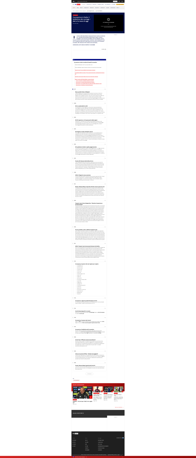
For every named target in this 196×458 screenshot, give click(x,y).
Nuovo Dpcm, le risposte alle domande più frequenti (85, 82)
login (122, 1)
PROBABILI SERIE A (100, 4)
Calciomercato (112, 7)
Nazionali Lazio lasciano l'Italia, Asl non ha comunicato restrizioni (86, 76)
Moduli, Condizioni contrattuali (85, 454)
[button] (96, 457)
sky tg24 (74, 442)
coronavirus (76, 380)
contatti (118, 454)
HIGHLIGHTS (94, 4)
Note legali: (99, 438)
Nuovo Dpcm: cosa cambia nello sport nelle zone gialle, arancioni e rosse (88, 83)
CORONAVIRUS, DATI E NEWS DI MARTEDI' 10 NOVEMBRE (84, 44)
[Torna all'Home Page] (77, 4)
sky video (74, 444)
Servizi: (86, 438)
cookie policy (100, 442)
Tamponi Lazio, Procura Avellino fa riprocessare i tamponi (85, 70)
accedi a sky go (119, 437)
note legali (100, 444)
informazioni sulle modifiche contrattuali (100, 454)
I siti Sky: (73, 438)
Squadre (107, 7)
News (78, 7)
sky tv (86, 440)
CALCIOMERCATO (108, 4)
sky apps (86, 442)
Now (86, 444)
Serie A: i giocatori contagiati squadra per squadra (85, 80)
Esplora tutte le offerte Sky (82, 1)
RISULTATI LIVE (89, 4)
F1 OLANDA (113, 4)
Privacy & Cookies (92, 454)
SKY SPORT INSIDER (120, 4)
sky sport (74, 440)
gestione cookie (101, 440)
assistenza (115, 454)
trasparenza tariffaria (111, 454)
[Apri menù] (73, 4)
